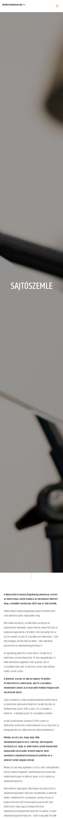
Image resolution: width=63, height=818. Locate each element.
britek (40, 798)
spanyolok (30, 798)
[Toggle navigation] (57, 6)
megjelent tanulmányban (29, 772)
